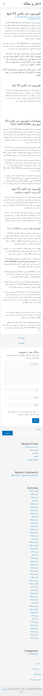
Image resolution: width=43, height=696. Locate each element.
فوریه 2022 (34, 628)
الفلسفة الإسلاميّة (32, 459)
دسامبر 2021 (34, 635)
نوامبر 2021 (34, 638)
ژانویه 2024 (34, 568)
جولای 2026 (34, 494)
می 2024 (35, 555)
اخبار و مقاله (32, 3)
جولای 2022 (34, 612)
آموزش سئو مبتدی (35, 679)
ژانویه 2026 (34, 507)
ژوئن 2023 (34, 590)
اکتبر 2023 (34, 577)
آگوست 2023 (33, 583)
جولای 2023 (34, 587)
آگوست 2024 (33, 545)
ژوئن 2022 (34, 615)
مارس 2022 (34, 625)
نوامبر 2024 (34, 536)
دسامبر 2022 (34, 596)
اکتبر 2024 (34, 539)
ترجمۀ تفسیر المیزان (31, 447)
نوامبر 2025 (34, 513)
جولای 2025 (34, 523)
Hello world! (15, 475)
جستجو (39, 429)
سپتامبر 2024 (33, 542)
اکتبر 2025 (34, 516)
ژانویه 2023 (34, 593)
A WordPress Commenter (29, 475)
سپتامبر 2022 (34, 606)
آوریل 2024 (34, 558)
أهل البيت (35, 453)
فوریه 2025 (34, 526)
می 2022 (35, 619)
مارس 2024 (34, 561)
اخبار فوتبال (37, 674)
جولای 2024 (34, 548)
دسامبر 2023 (34, 571)
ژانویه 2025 (34, 529)
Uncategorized (22, 17)
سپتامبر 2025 (34, 520)
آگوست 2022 (34, 609)
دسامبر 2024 (34, 532)
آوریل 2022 (34, 622)
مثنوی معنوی (34, 450)
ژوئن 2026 (34, 497)
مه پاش (38, 663)
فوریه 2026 (34, 504)
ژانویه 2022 (34, 631)
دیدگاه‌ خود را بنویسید (34, 17)
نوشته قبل (21, 338)
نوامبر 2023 (34, 574)
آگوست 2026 (33, 491)
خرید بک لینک (37, 669)
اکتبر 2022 (34, 603)
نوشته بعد (21, 343)
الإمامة (36, 456)
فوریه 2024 (34, 564)
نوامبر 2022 (34, 599)
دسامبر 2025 (34, 510)
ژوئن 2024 (34, 552)
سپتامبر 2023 (33, 580)
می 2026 (35, 500)
